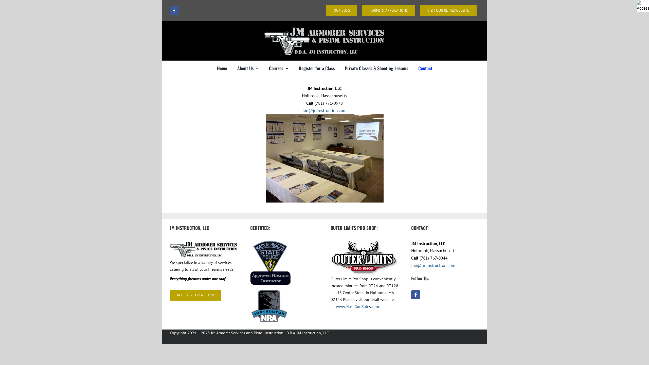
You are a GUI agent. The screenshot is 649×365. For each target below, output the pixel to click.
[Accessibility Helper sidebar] (643, 6)
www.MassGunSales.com (357, 306)
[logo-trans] (324, 26)
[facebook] (174, 10)
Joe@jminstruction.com (324, 110)
